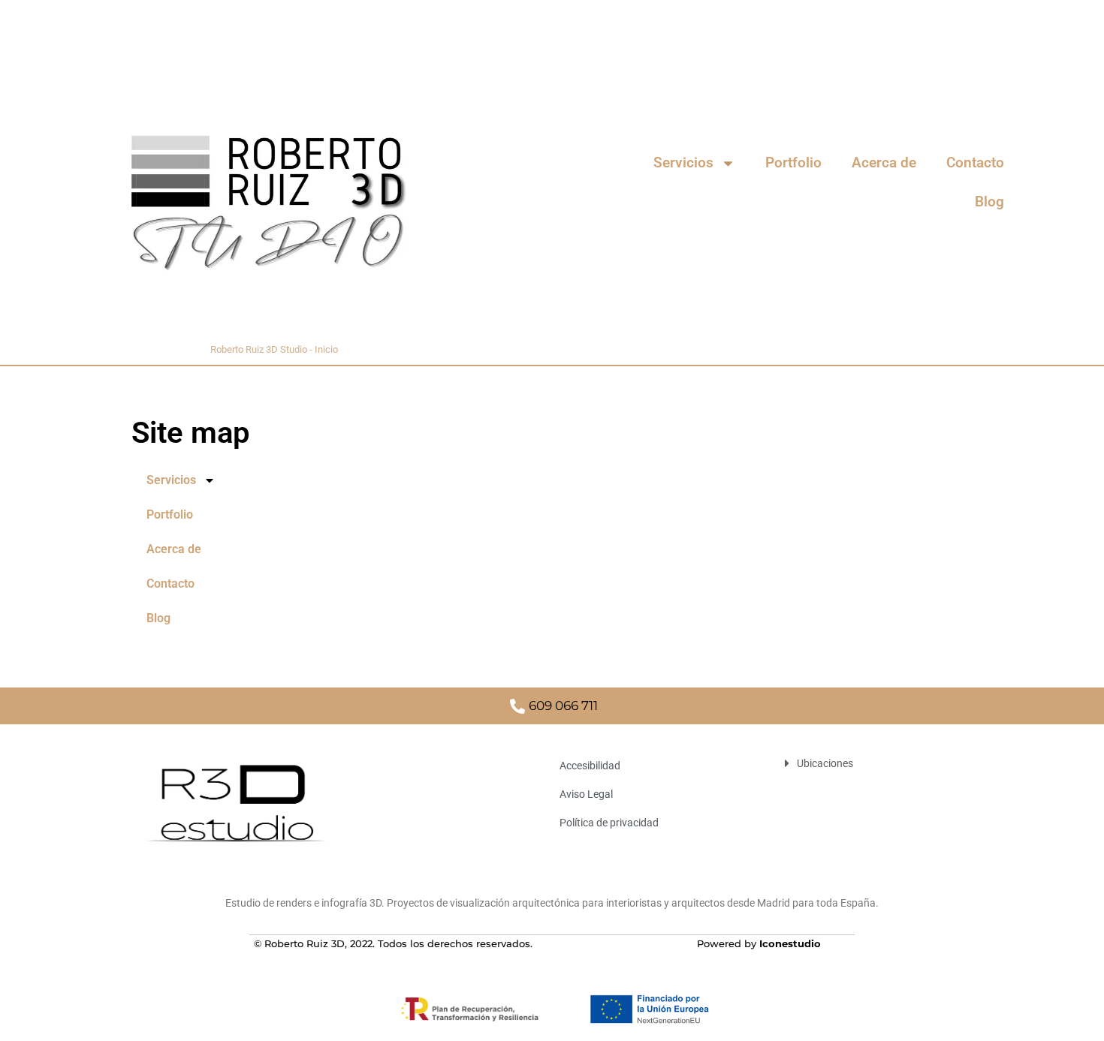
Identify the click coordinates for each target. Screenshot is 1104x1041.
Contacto (975, 162)
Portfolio (793, 162)
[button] (873, 763)
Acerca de (884, 162)
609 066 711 (563, 705)
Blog (989, 201)
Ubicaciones (825, 763)
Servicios (683, 162)
